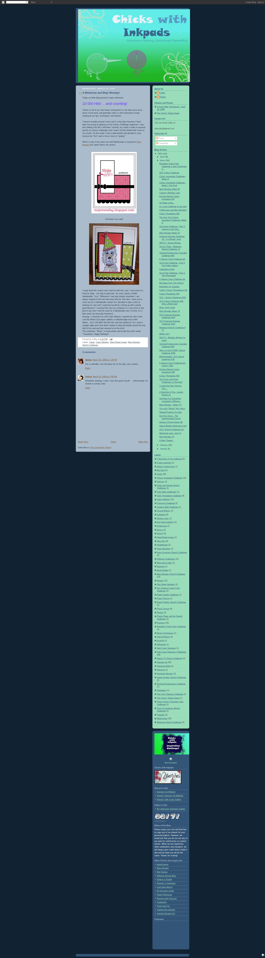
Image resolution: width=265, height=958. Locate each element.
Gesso (160, 530)
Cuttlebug (161, 515)
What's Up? (164, 334)
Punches (161, 623)
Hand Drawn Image (118, 342)
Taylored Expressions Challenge (171, 684)
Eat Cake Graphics (165, 522)
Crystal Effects (163, 511)
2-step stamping (164, 463)
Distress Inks (163, 518)
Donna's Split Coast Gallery (169, 800)
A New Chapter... (166, 440)
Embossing (162, 526)
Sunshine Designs (165, 674)
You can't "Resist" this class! (172, 409)
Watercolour (162, 718)
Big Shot (161, 470)
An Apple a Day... (167, 203)
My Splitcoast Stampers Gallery (171, 809)
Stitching (161, 670)
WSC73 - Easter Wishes (170, 243)
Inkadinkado (162, 545)
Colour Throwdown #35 (169, 214)
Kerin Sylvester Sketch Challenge (172, 553)
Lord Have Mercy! (165, 887)
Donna (163, 97)
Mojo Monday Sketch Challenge (171, 574)
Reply (87, 368)
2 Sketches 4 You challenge (169, 459)
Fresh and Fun (163, 906)
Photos (160, 613)
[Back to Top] (263, 955)
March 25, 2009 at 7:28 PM (105, 360)
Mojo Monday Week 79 (169, 233)
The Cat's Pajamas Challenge (170, 694)
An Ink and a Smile (165, 891)
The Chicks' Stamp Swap (168, 113)
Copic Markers (102, 342)
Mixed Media (162, 570)
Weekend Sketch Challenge (169, 722)
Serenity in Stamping (166, 883)
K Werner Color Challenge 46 (172, 259)
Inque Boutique (163, 549)
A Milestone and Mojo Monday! (101, 92)
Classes (160, 482)
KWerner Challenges (166, 559)
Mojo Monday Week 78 (169, 311)
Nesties (160, 581)
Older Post (143, 442)
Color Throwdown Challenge (169, 496)
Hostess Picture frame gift (171, 422)
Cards (92, 342)
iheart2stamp (162, 864)
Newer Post (83, 442)
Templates (161, 690)
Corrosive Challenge (166, 503)
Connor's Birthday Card (169, 193)
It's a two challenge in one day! (173, 207)
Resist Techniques (165, 633)
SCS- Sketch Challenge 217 (171, 430)
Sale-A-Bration (163, 637)
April (162, 157)
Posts (161, 138)
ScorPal (160, 641)
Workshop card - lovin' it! (170, 433)
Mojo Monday (163, 868)
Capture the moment (166, 910)
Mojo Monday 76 (166, 437)
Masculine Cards (164, 563)
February (164, 445)
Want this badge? (171, 762)
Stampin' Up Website (166, 792)
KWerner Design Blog (166, 876)
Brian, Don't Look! (167, 308)
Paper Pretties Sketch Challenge (171, 602)
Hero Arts (161, 541)
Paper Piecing (163, 598)
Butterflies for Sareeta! (169, 287)
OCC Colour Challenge (169, 173)
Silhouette (161, 644)
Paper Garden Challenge (168, 595)
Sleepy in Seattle (164, 879)
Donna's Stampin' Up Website (170, 796)
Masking (160, 566)
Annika (88, 377)
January (164, 449)
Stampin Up (162, 662)
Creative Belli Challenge (167, 507)
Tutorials (161, 715)
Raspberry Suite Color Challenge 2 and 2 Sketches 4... (173, 166)
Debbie (88, 360)
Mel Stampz (162, 872)
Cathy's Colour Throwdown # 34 (173, 290)
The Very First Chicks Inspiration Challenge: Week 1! (172, 220)
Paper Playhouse (164, 895)
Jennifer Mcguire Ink (166, 914)
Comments (163, 143)
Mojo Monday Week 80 (169, 189)
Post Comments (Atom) (100, 448)
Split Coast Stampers (166, 648)
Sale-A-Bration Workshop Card (172, 426)
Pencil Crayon (163, 609)
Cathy (162, 93)
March (163, 160)
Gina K (160, 533)
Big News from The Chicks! (171, 283)
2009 (160, 154)
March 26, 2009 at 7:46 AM (105, 377)
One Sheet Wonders (166, 584)
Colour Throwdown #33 (169, 376)
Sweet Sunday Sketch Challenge (171, 677)
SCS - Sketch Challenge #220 (172, 298)
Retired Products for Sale (170, 412)
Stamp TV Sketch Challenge (169, 658)
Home (113, 442)
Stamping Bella (163, 666)
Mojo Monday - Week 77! (170, 405)
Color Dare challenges (166, 492)
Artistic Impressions (166, 467)
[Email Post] (110, 339)
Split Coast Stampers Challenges (171, 652)
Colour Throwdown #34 (169, 294)
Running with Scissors (167, 899)
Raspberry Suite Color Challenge (171, 627)
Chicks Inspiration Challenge (169, 478)
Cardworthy (162, 902)
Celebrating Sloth (167, 269)
